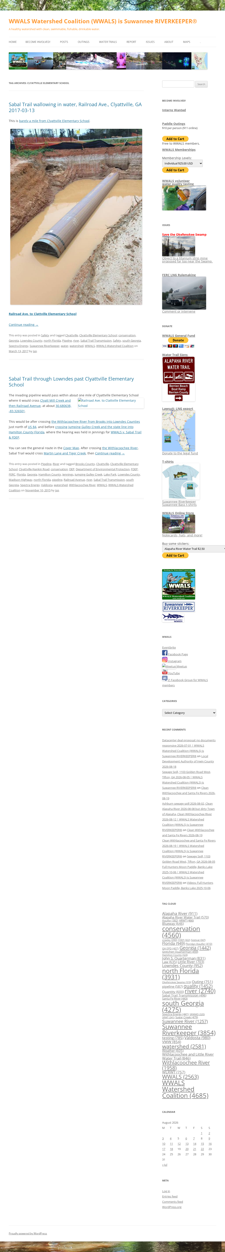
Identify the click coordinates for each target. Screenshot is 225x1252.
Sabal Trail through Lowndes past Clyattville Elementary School (71, 381)
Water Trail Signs (175, 355)
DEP (71, 469)
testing (172, 1037)
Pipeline (46, 464)
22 (202, 1149)
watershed (76, 346)
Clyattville (71, 335)
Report (131, 42)
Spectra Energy (18, 346)
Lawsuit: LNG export (177, 408)
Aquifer (170, 920)
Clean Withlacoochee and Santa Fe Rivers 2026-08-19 (188, 793)
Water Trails (108, 42)
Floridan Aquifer (199, 944)
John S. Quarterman (183, 958)
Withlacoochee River (82, 485)
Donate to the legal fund (180, 453)
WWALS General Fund (178, 336)
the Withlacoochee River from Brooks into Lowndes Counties (95, 421)
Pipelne (67, 341)
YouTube (173, 673)
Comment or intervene (178, 311)
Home (13, 42)
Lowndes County (31, 341)
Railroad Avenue (74, 480)
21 (194, 1149)
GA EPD (170, 948)
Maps (186, 42)
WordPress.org (171, 1207)
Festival (198, 940)
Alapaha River (179, 913)
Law (169, 962)
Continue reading (23, 325)
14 (194, 1144)
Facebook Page (177, 654)
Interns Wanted (174, 110)
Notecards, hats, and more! (182, 535)
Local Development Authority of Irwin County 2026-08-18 (188, 761)
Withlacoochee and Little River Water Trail (188, 1056)
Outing (202, 981)
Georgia (14, 341)
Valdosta (47, 485)
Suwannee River (185, 1021)
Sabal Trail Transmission (96, 341)
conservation (127, 335)
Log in (166, 1191)
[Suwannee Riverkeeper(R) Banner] (178, 611)
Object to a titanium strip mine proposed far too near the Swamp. (187, 259)
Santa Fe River (175, 999)
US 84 (32, 427)
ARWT (186, 920)
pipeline (57, 480)
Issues (150, 42)
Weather (172, 1050)
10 (163, 1144)
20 (187, 1149)
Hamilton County (49, 474)
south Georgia (131, 341)
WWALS (90, 346)
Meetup (181, 666)
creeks (169, 940)
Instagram (174, 661)
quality (198, 986)
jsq (35, 351)
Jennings (67, 474)
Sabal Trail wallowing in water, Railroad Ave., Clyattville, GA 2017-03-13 (75, 107)
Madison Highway (20, 480)
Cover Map (71, 448)
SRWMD (197, 1014)
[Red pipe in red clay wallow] (76, 303)
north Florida (52, 341)
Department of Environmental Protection (103, 469)
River (56, 464)
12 (179, 1144)
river (76, 341)
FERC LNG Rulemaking (179, 275)
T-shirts (168, 461)
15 (202, 1144)
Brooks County (85, 464)
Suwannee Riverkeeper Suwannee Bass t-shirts (179, 503)
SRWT (168, 1017)
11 (171, 1144)
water (64, 346)
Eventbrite (169, 647)
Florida (21, 474)
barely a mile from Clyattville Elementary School (54, 121)
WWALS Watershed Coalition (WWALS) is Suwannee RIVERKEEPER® (103, 21)
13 (187, 1144)
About (168, 42)
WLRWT (173, 1072)
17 (163, 1149)
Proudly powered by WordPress (28, 1233)
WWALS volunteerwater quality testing (178, 182)
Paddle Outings (173, 124)
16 (210, 1144)
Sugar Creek (186, 1017)
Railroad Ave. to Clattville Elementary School (42, 314)
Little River (191, 961)
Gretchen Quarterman (180, 952)
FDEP (134, 469)
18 (171, 1149)
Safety (45, 335)
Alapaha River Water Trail (185, 917)
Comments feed (172, 1202)
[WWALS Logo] (178, 598)
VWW (171, 1041)
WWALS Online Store (178, 513)
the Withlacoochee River (120, 448)
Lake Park (110, 474)
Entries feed (170, 1196)
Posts (64, 42)
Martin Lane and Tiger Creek (65, 453)
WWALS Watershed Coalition (115, 346)
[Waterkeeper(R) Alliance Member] (173, 621)
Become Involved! (37, 42)
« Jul (164, 1165)
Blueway (173, 923)
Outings (83, 42)
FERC (12, 474)
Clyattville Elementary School (98, 335)
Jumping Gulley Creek (88, 474)
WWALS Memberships (179, 150)
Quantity (173, 992)
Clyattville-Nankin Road (34, 469)
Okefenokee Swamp (176, 982)
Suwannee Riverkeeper (45, 346)
